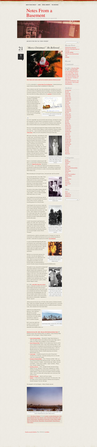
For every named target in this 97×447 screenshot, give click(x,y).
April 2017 (67, 101)
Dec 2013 (20, 49)
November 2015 (68, 109)
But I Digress (33, 416)
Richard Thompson (56, 420)
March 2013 (67, 134)
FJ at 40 (66, 172)
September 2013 (68, 131)
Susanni (31, 377)
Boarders (41, 417)
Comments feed (68, 194)
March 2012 (67, 153)
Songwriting (67, 182)
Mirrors (66, 177)
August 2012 (67, 145)
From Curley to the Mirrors (70, 174)
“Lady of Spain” (30, 422)
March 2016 (67, 106)
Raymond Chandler (48, 420)
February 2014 (68, 125)
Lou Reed (52, 419)
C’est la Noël (32, 354)
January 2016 (67, 107)
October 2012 (67, 142)
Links (39, 4)
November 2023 (68, 90)
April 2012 (67, 152)
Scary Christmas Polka (34, 343)
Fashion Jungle (68, 171)
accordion (46, 416)
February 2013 (68, 136)
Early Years (67, 169)
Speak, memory (46, 4)
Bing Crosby (37, 417)
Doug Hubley (55, 417)
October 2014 (67, 118)
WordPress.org (68, 196)
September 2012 (68, 144)
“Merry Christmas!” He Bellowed (43, 47)
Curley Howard (50, 417)
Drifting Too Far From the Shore (71, 167)
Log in (66, 191)
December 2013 (68, 126)
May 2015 (67, 112)
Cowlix (45, 417)
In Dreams (67, 57)
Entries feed (67, 193)
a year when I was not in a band (38, 284)
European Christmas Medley (36, 358)
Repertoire (67, 180)
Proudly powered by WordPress (31, 432)
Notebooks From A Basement (70, 47)
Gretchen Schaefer (34, 419)
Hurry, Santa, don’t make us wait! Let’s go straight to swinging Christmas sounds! (44, 79)
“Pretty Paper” (30, 132)
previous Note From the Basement (45, 84)
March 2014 (67, 123)
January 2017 (67, 102)
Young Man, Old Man (69, 52)
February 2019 (68, 96)
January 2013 (67, 137)
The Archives (55, 4)
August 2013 (67, 133)
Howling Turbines (68, 175)
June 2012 (67, 148)
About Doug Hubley (31, 4)
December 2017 (68, 99)
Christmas (38, 416)
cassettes (49, 94)
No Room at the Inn (34, 366)
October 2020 (67, 93)
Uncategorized (68, 183)
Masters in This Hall (34, 376)
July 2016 (67, 104)
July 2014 (67, 120)
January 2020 (67, 95)
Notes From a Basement (39, 12)
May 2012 (67, 150)
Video (66, 185)
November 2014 (68, 117)
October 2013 (67, 129)
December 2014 (68, 115)
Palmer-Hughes (41, 420)
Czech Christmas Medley (35, 338)
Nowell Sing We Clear (34, 420)
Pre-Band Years (68, 178)
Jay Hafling (47, 432)
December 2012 (68, 139)
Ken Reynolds (47, 419)
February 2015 (68, 114)
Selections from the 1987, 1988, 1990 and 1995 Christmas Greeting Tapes (42, 332)
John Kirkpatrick (52, 238)
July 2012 (67, 147)
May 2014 (67, 121)
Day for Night (67, 166)
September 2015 (68, 110)
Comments (21, 56)
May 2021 (67, 91)
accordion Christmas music (54, 416)
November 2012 (68, 140)
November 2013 (68, 128)
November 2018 (68, 98)
